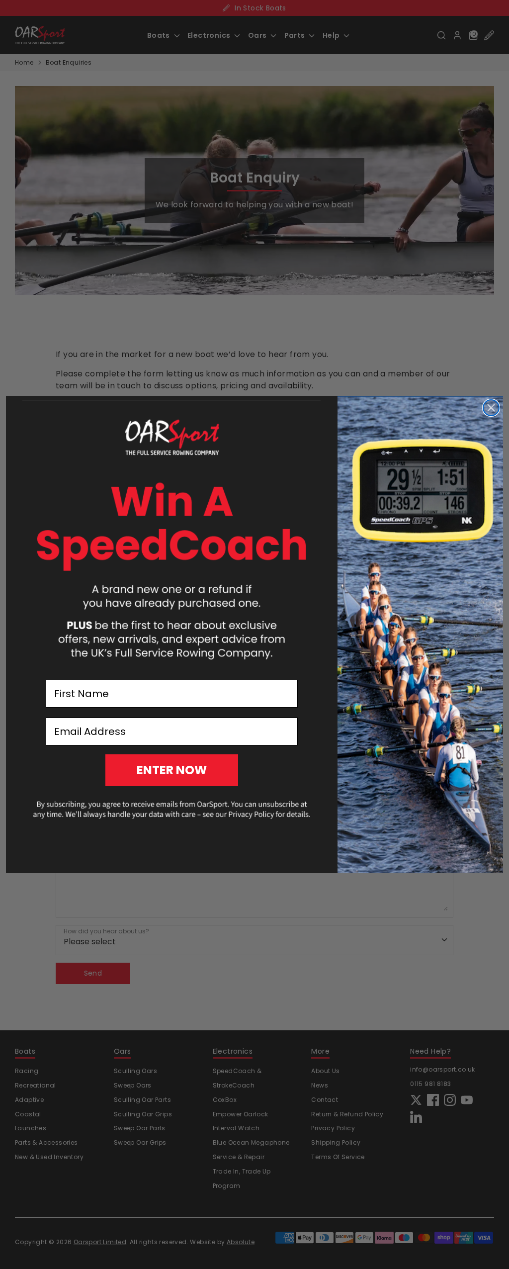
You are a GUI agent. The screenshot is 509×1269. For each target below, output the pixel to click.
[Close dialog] (491, 408)
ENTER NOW (172, 770)
